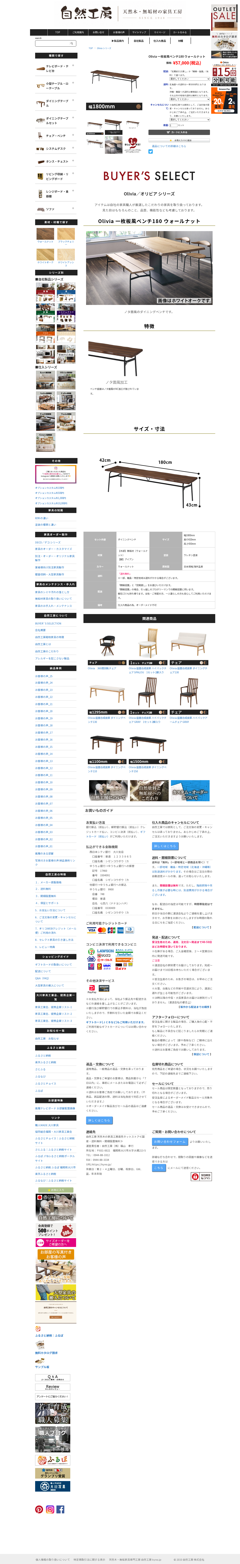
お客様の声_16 (44, 739)
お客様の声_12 (44, 768)
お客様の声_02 (44, 839)
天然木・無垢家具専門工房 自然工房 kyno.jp (135, 1559)
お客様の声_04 (44, 825)
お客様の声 (119, 32)
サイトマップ (139, 32)
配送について (201, 927)
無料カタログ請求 (46, 1353)
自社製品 (139, 41)
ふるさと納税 (56, 1047)
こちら (159, 1168)
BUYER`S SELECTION (48, 623)
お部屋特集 (55, 1100)
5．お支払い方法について (50, 910)
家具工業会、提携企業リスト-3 (53, 1021)
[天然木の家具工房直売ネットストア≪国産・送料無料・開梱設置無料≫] (120, 14)
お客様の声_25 (44, 676)
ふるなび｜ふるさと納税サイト (53, 1180)
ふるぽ (39, 1090)
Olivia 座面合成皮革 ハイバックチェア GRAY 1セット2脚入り (147, 720)
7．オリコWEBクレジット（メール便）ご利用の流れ (55, 930)
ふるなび (40, 1076)
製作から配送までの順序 (194, 1007)
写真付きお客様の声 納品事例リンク (55, 862)
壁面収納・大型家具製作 (49, 574)
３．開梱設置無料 (45, 896)
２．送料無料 (43, 889)
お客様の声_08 (44, 796)
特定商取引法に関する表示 (89, 1559)
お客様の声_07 (44, 803)
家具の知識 (55, 510)
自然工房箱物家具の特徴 (49, 637)
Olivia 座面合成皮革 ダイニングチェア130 (188, 670)
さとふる (40, 1069)
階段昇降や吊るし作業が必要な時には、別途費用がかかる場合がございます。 (182, 890)
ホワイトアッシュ (66, 264)
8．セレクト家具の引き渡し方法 (54, 939)
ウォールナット (45, 241)
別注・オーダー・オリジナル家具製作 (55, 558)
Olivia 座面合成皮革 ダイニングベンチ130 (106, 720)
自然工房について (56, 615)
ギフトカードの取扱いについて (53, 964)
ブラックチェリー (66, 243)
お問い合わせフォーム (170, 1141)
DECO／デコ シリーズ (48, 542)
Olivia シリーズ (104, 48)
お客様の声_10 (44, 782)
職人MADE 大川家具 (47, 1125)
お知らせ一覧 (56, 1030)
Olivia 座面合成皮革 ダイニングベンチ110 (106, 769)
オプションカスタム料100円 (49, 487)
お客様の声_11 (44, 775)
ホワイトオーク (45, 262)
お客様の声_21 (44, 704)
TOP (57, 32)
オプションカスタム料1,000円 (50, 498)
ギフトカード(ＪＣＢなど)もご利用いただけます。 (116, 1022)
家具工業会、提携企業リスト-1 (53, 1007)
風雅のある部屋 (44, 853)
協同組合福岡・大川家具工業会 (53, 1131)
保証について (201, 1054)
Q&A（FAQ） (43, 978)
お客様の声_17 (44, 732)
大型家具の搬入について (49, 985)
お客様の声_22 (44, 697)
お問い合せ (98, 32)
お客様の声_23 (44, 690)
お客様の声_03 (44, 832)
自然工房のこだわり (47, 651)
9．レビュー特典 (45, 947)
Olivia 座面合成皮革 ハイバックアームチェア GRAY (188, 720)
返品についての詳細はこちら (169, 146)
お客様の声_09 (44, 789)
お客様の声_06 (44, 810)
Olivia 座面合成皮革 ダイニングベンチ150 (147, 769)
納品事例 (56, 668)
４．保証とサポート (47, 903)
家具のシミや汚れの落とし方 (52, 592)
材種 (180, 41)
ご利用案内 (78, 32)
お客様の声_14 (44, 754)
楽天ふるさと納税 (45, 1062)
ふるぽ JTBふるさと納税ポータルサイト (55, 1158)
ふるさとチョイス (45, 1083)
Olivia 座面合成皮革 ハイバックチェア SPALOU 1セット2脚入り (147, 670)
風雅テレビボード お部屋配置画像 (55, 1108)
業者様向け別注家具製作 (49, 567)
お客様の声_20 (44, 711)
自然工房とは (43, 644)
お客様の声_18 (44, 725)
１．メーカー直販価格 (48, 882)
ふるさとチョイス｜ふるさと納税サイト (55, 1140)
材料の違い (41, 518)
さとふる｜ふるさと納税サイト (53, 1149)
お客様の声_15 (44, 747)
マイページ (159, 32)
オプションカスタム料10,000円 (51, 503)
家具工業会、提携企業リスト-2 (53, 1013)
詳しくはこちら (165, 846)
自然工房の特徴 (55, 874)
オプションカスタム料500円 (49, 493)
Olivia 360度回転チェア (102, 668)
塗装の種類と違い (45, 524)
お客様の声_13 (44, 761)
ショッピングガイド (55, 956)
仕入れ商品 (160, 41)
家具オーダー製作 (56, 534)
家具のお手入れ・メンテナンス (53, 606)
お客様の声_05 (44, 818)
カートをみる (180, 32)
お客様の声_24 (44, 682)
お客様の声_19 (44, 718)
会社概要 (40, 630)
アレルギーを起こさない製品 (52, 658)
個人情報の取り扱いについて (53, 1559)
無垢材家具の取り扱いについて (53, 598)
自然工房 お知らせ (47, 1038)
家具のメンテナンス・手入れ (55, 584)
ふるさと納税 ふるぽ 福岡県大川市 (55, 1167)
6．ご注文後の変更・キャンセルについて (55, 919)
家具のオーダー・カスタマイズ (53, 549)
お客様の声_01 (44, 846)
